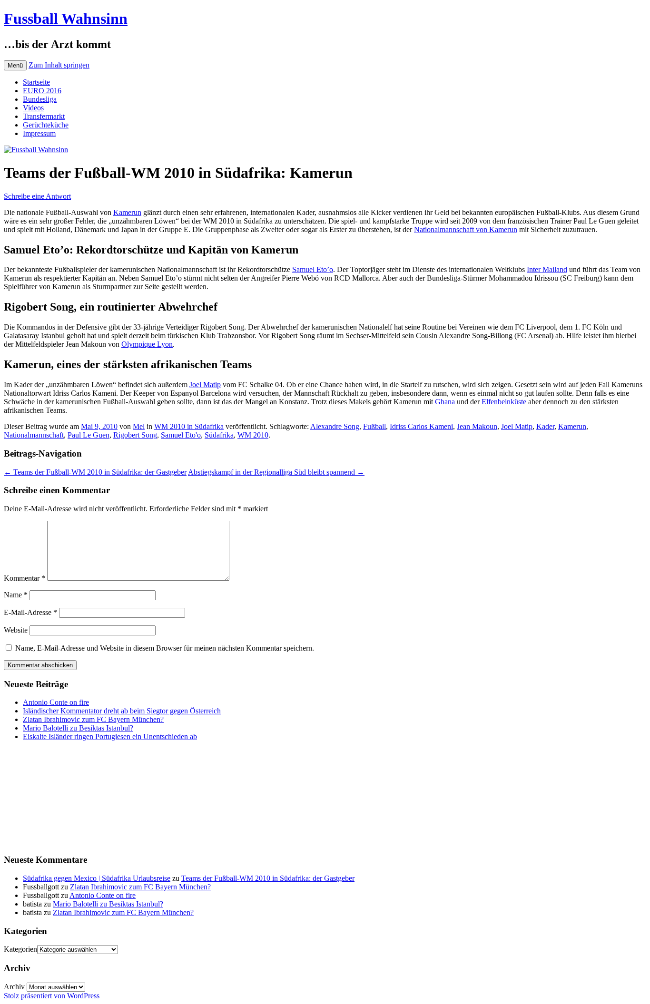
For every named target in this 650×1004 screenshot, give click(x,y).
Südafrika (219, 435)
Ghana (445, 402)
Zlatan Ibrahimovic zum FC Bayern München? (93, 719)
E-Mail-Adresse (30, 612)
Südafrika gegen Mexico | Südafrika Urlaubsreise (96, 878)
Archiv (14, 987)
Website (16, 630)
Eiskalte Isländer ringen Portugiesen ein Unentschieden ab (110, 736)
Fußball (374, 426)
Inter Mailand (547, 269)
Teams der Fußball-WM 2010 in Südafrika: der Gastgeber (95, 472)
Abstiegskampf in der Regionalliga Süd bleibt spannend (276, 472)
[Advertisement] (51, 796)
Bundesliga (40, 99)
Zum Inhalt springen (59, 65)
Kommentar (24, 578)
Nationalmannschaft (34, 435)
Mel (139, 426)
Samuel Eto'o (181, 435)
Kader (545, 426)
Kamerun (127, 212)
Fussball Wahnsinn (66, 18)
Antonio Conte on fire (56, 702)
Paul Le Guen (88, 435)
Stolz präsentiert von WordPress (51, 996)
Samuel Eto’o (312, 269)
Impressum (39, 133)
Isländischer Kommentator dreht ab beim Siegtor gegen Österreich (122, 711)
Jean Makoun (477, 426)
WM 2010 (252, 435)
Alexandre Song (334, 426)
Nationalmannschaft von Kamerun (465, 229)
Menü (15, 65)
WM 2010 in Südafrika (189, 426)
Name (16, 595)
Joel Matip (205, 384)
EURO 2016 (42, 91)
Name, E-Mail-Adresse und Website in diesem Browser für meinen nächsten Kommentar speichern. (164, 648)
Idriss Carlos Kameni (421, 426)
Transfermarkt (44, 116)
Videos (33, 108)
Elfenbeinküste (504, 402)
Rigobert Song (135, 435)
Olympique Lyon (147, 344)
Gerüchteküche (46, 125)
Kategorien (20, 949)
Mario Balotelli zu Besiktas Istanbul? (78, 728)
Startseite (36, 82)
